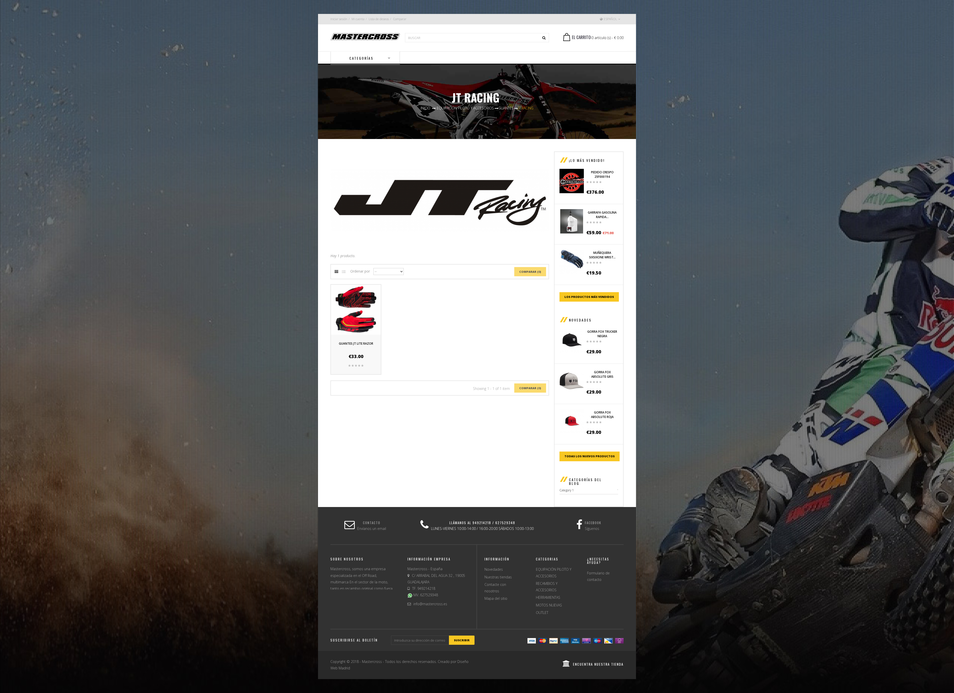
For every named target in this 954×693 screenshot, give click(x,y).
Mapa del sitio (495, 598)
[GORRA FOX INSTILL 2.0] (571, 340)
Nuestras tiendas (498, 577)
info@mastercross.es (430, 603)
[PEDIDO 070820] (571, 181)
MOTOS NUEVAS (549, 605)
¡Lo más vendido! (587, 160)
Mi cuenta (358, 19)
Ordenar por (360, 271)
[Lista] (344, 272)
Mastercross (372, 661)
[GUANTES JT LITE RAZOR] (356, 309)
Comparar (399, 19)
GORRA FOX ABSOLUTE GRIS (602, 374)
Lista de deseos (379, 19)
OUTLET (542, 612)
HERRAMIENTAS (548, 597)
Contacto (371, 522)
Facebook (593, 522)
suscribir (462, 640)
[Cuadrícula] (336, 272)
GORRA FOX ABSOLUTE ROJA (602, 414)
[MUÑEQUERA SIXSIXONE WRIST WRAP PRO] (571, 261)
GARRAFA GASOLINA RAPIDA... (602, 214)
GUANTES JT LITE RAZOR (356, 343)
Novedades (580, 320)
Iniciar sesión (338, 19)
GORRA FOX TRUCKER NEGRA (602, 333)
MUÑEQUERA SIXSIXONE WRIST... (602, 255)
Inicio (425, 108)
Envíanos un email (371, 528)
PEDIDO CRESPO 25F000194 (602, 174)
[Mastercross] (365, 36)
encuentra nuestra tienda (598, 664)
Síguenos (592, 528)
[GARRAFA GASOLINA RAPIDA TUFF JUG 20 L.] (571, 221)
